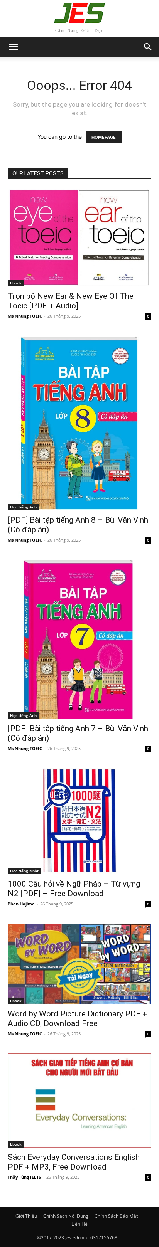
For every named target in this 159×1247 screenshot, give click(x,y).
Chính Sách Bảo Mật (116, 1216)
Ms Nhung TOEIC (25, 316)
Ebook (16, 283)
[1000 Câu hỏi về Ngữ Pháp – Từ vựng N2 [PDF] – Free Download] (79, 821)
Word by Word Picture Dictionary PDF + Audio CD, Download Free (77, 1018)
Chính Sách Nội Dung (65, 1216)
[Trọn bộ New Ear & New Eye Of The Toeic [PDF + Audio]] (79, 237)
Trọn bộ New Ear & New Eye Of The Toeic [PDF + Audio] (71, 300)
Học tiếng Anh (23, 507)
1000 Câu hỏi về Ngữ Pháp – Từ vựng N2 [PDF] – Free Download (74, 888)
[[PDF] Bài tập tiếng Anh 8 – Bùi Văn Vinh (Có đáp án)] (79, 423)
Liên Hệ (79, 1224)
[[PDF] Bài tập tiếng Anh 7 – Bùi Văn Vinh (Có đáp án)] (79, 639)
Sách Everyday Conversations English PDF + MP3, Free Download (74, 1162)
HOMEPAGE (103, 137)
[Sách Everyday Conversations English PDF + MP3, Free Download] (79, 1100)
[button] (148, 47)
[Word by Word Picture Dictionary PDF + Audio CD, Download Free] (79, 964)
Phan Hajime (21, 904)
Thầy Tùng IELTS (24, 1177)
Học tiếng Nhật (24, 870)
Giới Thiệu (26, 1216)
